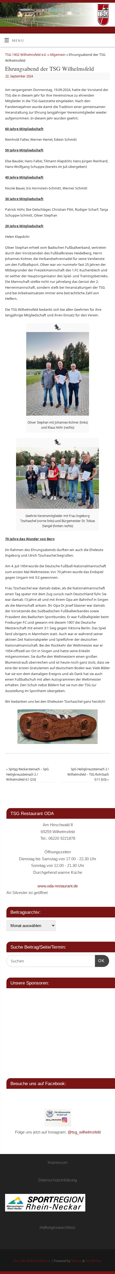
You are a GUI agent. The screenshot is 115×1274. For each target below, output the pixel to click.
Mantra (76, 1261)
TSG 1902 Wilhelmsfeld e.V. (26, 54)
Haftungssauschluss (57, 1227)
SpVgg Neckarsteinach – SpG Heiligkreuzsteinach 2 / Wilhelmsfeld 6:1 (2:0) (27, 774)
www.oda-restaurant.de (57, 886)
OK (100, 960)
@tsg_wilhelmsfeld (84, 1132)
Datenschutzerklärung (57, 1180)
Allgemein (58, 54)
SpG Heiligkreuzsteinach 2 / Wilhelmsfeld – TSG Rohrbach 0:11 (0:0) (88, 774)
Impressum (58, 1162)
